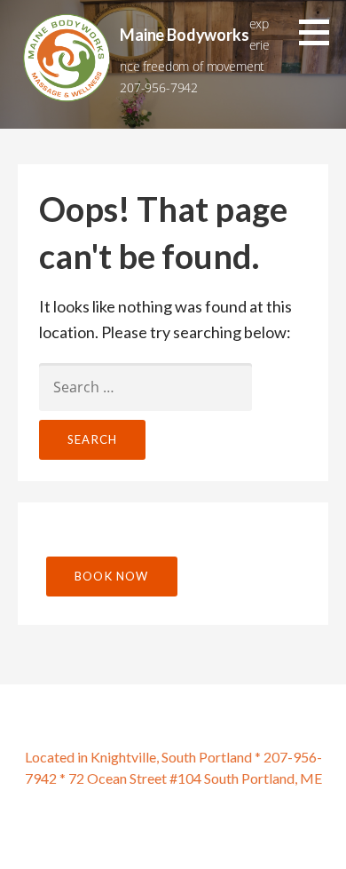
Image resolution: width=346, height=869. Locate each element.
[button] (320, 32)
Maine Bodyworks (184, 34)
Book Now (112, 576)
